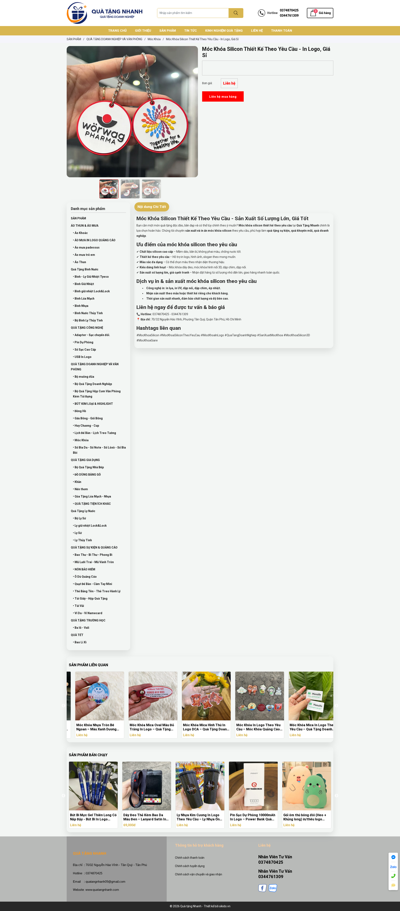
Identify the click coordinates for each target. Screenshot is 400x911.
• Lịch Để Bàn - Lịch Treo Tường (94, 433)
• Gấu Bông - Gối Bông (88, 418)
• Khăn (77, 482)
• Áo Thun (79, 262)
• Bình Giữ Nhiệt (83, 284)
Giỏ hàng (325, 13)
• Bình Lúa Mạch (83, 298)
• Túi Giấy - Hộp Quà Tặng (90, 598)
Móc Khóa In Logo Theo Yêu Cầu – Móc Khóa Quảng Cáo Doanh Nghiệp (252, 727)
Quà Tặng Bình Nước (84, 269)
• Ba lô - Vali (81, 627)
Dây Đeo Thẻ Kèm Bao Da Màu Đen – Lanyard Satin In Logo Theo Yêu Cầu (91, 817)
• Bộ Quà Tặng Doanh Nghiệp (92, 384)
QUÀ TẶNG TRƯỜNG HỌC (88, 620)
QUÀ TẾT (77, 635)
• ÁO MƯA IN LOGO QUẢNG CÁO (94, 240)
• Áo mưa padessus (86, 247)
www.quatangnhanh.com (102, 890)
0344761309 (289, 15)
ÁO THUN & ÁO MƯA (84, 225)
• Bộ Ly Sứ (79, 518)
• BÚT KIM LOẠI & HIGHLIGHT (93, 403)
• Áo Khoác (80, 233)
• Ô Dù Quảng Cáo (85, 576)
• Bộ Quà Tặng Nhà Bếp (88, 467)
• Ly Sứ (77, 533)
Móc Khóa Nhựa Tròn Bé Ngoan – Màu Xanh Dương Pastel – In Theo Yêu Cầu (90, 727)
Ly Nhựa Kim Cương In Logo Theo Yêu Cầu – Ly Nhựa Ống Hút (145, 817)
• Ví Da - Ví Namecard (87, 613)
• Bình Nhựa (80, 305)
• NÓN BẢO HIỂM (84, 569)
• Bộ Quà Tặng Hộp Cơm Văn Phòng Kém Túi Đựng (97, 394)
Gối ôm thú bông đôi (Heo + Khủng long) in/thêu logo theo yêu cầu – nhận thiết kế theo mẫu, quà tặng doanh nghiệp (252, 817)
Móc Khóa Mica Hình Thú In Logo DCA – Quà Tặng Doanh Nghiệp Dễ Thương (199, 727)
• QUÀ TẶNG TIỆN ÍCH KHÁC (92, 503)
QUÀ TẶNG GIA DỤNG (85, 460)
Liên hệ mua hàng (223, 96)
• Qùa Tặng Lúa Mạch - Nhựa (92, 496)
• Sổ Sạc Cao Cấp (84, 349)
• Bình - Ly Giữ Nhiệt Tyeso (91, 276)
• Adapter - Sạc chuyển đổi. (91, 335)
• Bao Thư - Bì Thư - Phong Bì (92, 554)
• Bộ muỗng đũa (83, 376)
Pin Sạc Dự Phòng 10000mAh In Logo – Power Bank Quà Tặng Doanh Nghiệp (199, 817)
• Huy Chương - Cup (86, 425)
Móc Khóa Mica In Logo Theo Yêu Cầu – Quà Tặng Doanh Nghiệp (306, 727)
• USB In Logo (82, 357)
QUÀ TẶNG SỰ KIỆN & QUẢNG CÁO (94, 547)
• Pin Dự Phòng (83, 342)
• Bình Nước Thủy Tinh (88, 313)
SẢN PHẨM (78, 218)
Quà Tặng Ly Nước (83, 511)
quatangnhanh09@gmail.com (105, 881)
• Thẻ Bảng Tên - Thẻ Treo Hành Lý (96, 591)
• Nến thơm (80, 489)
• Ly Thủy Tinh (82, 540)
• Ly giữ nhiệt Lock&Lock (90, 525)
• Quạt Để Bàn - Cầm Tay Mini (92, 584)
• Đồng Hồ (79, 411)
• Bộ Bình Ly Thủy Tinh (88, 320)
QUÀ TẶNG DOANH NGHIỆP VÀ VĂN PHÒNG (95, 366)
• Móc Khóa (81, 440)
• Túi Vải (78, 605)
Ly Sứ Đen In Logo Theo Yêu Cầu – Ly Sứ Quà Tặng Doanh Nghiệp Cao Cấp (305, 817)
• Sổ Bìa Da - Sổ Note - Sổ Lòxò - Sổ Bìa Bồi (99, 450)
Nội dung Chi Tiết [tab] (152, 207)
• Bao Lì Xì (79, 642)
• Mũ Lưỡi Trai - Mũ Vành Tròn (93, 562)
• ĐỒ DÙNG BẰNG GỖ (87, 474)
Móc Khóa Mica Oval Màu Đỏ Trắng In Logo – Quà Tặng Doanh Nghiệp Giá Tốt (145, 727)
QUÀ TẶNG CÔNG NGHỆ (87, 327)
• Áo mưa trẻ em (84, 254)
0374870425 (289, 10)
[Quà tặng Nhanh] (104, 12)
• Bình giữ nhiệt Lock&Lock (91, 291)
